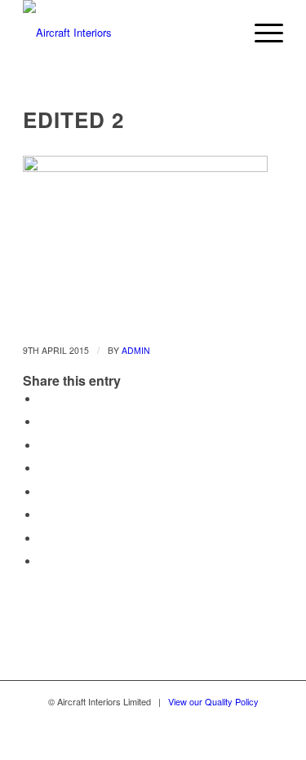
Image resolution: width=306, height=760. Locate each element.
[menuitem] (260, 32)
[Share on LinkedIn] (43, 468)
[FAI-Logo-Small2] (127, 32)
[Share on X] (43, 422)
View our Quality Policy (213, 701)
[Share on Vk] (43, 515)
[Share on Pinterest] (43, 445)
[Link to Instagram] (125, 739)
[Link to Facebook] (153, 739)
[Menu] (260, 32)
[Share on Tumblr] (43, 492)
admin (136, 350)
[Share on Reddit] (43, 538)
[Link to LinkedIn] (182, 739)
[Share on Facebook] (43, 399)
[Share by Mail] (43, 561)
